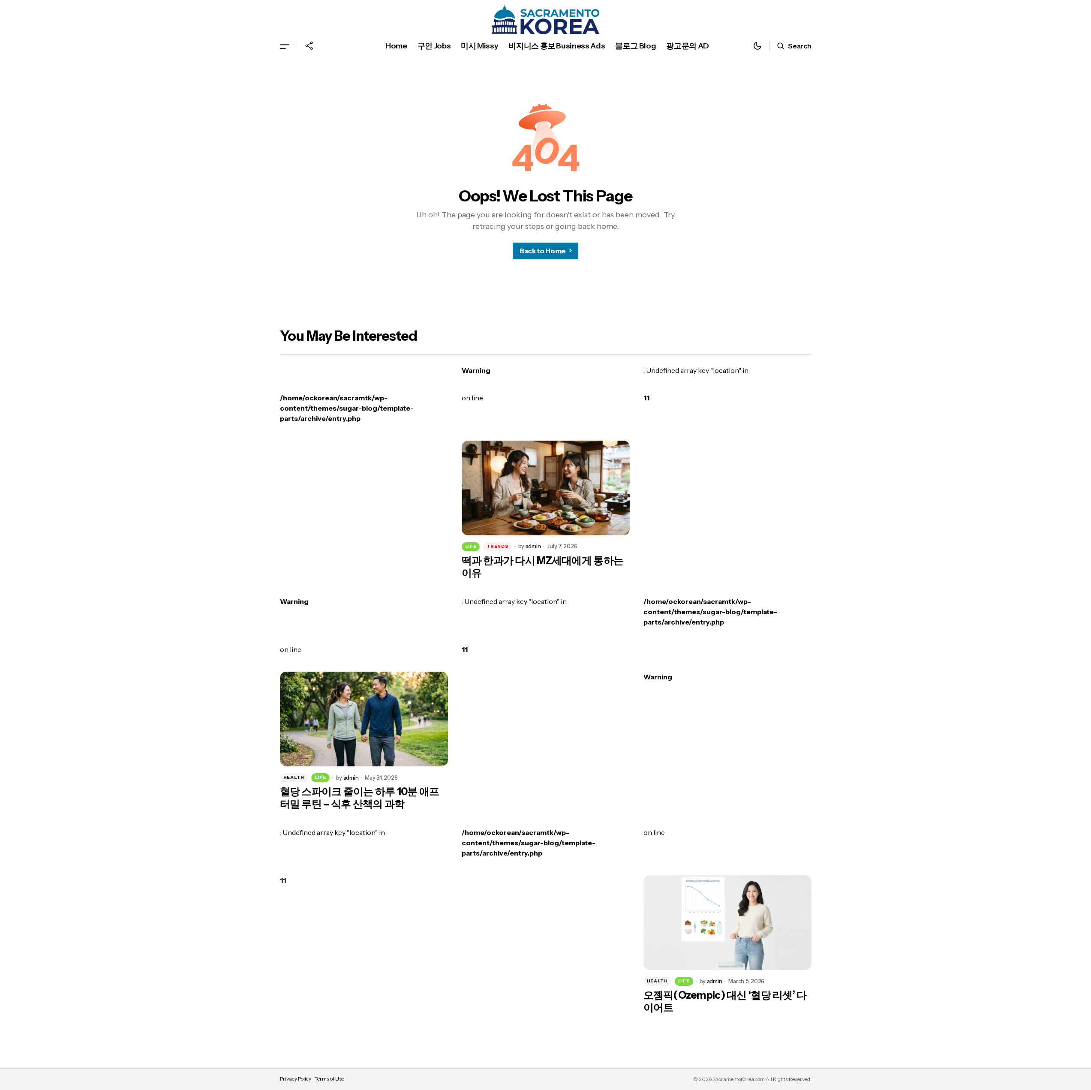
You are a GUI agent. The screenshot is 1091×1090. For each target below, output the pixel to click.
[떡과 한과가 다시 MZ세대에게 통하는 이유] (546, 488)
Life (471, 546)
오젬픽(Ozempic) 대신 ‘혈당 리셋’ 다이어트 (725, 1001)
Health (293, 777)
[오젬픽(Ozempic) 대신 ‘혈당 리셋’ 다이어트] (727, 922)
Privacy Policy (295, 1078)
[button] (284, 46)
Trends (497, 546)
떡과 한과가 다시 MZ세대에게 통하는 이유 (543, 567)
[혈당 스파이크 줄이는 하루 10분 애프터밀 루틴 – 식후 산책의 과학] (364, 719)
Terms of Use (329, 1078)
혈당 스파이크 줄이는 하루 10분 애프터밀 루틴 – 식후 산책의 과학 (359, 798)
